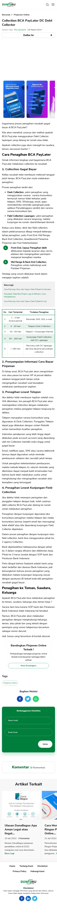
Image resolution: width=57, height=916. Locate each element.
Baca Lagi (9, 853)
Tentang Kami (26, 866)
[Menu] (53, 4)
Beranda (6, 14)
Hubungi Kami (37, 871)
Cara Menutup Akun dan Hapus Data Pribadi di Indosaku (27, 289)
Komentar (24, 838)
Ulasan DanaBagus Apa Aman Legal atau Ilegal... (21, 829)
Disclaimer (42, 866)
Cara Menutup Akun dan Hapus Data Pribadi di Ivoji (25, 301)
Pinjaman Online (22, 14)
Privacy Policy (19, 871)
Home (12, 866)
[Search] (47, 4)
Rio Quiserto (20, 29)
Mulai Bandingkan (28, 665)
